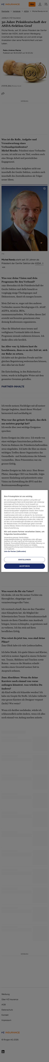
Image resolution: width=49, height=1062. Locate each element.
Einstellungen (24, 560)
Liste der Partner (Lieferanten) (15, 551)
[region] (24, 531)
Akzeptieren (24, 566)
